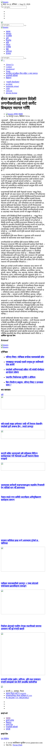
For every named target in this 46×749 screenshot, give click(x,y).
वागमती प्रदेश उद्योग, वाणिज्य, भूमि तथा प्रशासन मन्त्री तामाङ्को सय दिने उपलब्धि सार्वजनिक (21, 680)
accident (9, 84)
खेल (7, 49)
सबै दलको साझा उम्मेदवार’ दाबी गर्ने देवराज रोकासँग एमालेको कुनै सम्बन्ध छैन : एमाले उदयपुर (21, 425)
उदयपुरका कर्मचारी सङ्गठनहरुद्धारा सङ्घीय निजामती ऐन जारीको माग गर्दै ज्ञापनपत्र (22, 486)
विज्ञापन (8, 78)
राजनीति (9, 36)
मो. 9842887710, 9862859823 (17, 698)
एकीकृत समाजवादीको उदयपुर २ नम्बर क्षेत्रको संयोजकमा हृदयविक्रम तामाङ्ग (19, 584)
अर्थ (7, 38)
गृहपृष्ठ (8, 31)
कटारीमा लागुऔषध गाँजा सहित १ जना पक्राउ (22, 73)
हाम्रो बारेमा (10, 720)
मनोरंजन (9, 51)
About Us (9, 65)
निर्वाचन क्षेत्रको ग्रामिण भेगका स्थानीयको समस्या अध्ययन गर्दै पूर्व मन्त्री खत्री (21, 627)
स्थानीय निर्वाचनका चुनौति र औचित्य (20, 377)
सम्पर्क (8, 729)
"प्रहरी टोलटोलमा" (13, 82)
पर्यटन (8, 45)
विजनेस (8, 40)
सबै (2, 394)
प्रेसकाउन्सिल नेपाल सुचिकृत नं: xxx (19, 695)
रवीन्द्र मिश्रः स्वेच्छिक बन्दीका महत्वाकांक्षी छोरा (25, 357)
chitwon (9, 91)
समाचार (8, 34)
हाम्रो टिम (9, 725)
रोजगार (8, 53)
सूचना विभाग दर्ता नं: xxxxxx (16, 693)
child (8, 88)
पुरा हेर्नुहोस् (5, 739)
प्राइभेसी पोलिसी (12, 76)
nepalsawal (10, 69)
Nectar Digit (17, 745)
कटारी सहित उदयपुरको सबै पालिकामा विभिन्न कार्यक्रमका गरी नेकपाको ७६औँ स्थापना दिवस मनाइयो (20, 456)
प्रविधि (8, 47)
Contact (9, 67)
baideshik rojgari (12, 86)
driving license (11, 93)
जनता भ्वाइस (18, 114)
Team (8, 71)
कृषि (7, 42)
